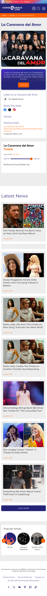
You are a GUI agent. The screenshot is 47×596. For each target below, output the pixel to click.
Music (9, 2)
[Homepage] (13, 8)
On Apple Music (16, 99)
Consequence (3, 2)
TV (21, 2)
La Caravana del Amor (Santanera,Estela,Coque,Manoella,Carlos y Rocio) (23, 128)
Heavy (27, 2)
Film (16, 2)
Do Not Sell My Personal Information (23, 580)
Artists (12, 15)
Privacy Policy (9, 577)
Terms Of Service (25, 577)
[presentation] (4, 541)
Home (4, 15)
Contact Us (39, 577)
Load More (23, 508)
